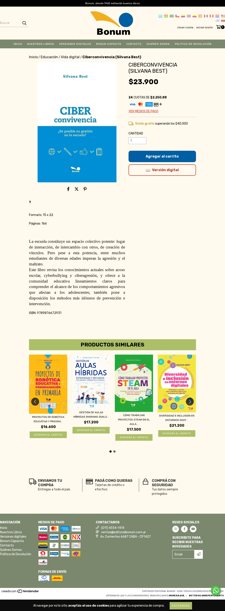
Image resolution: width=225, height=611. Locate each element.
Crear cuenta (185, 27)
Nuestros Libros (40, 43)
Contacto (134, 43)
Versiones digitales (75, 43)
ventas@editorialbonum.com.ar (123, 532)
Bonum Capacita (108, 43)
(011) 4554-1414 (112, 528)
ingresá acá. (177, 595)
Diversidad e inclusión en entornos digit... (176, 418)
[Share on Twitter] (76, 189)
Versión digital (165, 170)
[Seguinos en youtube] (193, 529)
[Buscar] (24, 23)
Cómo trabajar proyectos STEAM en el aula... (134, 420)
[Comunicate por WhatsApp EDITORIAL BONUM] (216, 591)
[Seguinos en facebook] (184, 529)
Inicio (18, 43)
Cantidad (136, 133)
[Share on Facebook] (68, 189)
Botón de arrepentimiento (206, 595)
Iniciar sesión (204, 27)
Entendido (181, 605)
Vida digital (70, 57)
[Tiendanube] (20, 592)
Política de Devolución (193, 43)
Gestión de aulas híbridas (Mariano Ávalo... (91, 414)
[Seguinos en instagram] (175, 529)
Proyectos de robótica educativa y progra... (48, 419)
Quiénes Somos (158, 43)
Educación (49, 57)
